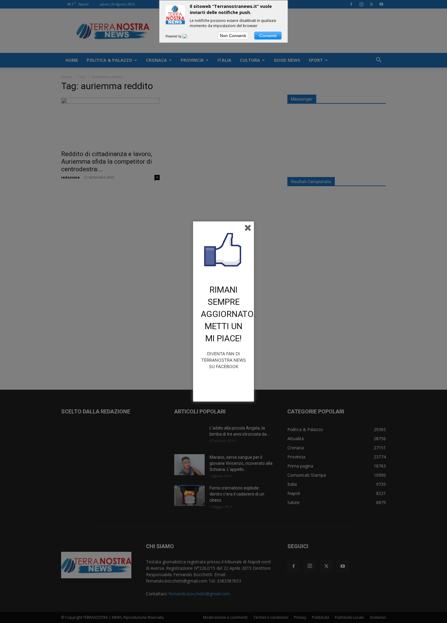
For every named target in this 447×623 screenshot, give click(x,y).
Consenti (267, 35)
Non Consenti (233, 35)
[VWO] (188, 36)
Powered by (173, 36)
